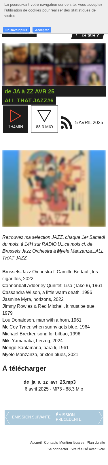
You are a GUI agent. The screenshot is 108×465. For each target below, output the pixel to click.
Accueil (36, 443)
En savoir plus (16, 30)
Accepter (42, 30)
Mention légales (71, 443)
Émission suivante (31, 417)
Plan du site (96, 443)
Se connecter (58, 449)
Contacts (51, 443)
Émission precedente (69, 417)
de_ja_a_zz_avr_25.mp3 (50, 382)
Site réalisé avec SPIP (88, 449)
